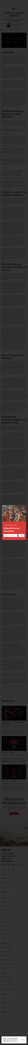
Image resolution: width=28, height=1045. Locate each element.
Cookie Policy (14, 1041)
